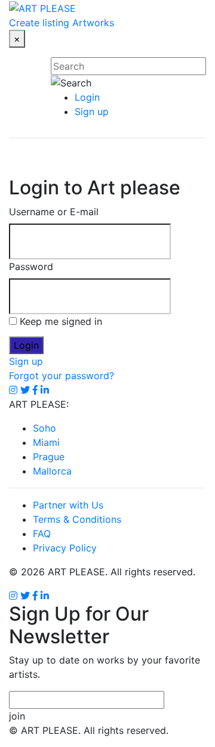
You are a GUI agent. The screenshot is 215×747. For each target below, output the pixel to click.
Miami (46, 442)
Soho (44, 428)
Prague (48, 457)
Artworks (93, 23)
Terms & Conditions (77, 519)
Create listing (39, 23)
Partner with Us (68, 505)
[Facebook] (35, 596)
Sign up (92, 111)
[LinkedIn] (45, 596)
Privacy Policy (65, 548)
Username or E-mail (54, 212)
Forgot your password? (61, 376)
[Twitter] (25, 596)
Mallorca (52, 471)
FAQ (42, 534)
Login (87, 97)
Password (31, 266)
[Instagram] (13, 596)
